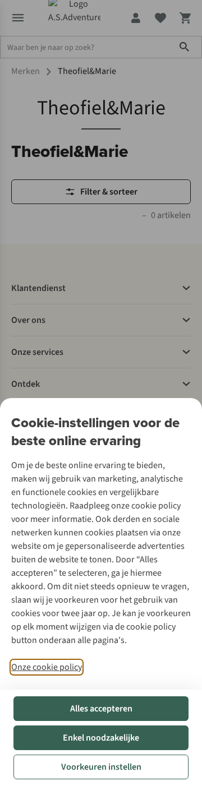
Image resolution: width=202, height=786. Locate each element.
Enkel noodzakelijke (101, 738)
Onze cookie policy (46, 667)
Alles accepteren (101, 708)
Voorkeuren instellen (101, 767)
